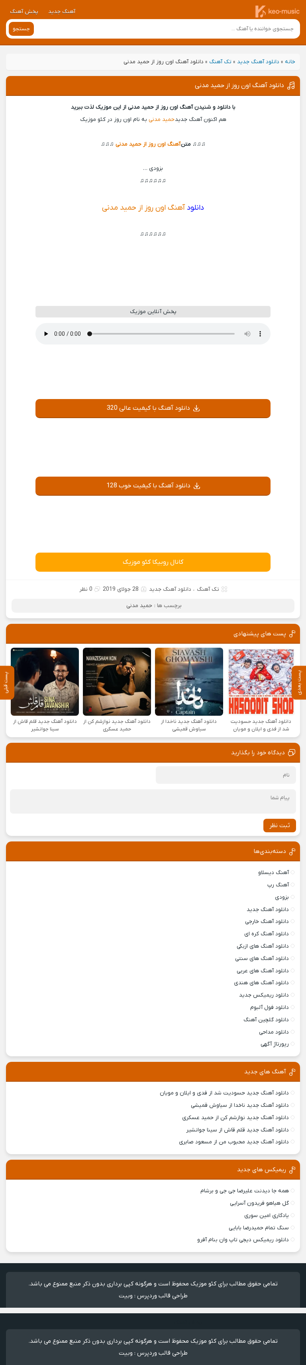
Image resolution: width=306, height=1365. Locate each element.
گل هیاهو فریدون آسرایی (259, 1203)
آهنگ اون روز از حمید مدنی (148, 144)
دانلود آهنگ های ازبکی (263, 946)
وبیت (126, 1296)
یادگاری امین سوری (266, 1215)
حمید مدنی (162, 119)
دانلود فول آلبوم (269, 1007)
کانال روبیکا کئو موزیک (153, 562)
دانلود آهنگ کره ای (266, 934)
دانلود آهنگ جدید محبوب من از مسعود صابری (234, 1142)
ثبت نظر (279, 826)
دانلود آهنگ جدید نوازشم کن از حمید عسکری (235, 1118)
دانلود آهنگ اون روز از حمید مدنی (239, 86)
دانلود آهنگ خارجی (267, 921)
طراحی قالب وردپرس (162, 1296)
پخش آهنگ (24, 12)
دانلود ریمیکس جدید (264, 995)
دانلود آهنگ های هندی (261, 983)
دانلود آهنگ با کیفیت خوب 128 (148, 486)
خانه (290, 62)
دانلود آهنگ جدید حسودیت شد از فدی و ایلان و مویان (224, 1093)
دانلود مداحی (274, 1032)
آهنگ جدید (61, 12)
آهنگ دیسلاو (273, 872)
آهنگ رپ (278, 885)
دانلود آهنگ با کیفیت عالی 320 (148, 408)
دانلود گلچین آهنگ (266, 1020)
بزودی (282, 897)
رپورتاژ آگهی (275, 1044)
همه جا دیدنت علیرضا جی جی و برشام (244, 1191)
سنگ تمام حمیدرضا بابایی (259, 1228)
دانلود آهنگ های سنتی (262, 958)
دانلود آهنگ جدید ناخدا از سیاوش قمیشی (240, 1105)
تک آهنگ (220, 62)
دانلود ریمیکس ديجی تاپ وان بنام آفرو (243, 1240)
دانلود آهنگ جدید (258, 62)
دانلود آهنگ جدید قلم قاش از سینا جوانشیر (237, 1130)
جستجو (21, 28)
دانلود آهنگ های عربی (263, 971)
